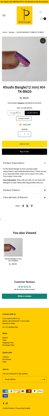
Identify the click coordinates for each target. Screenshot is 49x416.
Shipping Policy (8, 343)
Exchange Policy (8, 345)
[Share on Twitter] (27, 206)
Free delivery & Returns (15, 197)
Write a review (24, 296)
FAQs (4, 340)
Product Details (11, 190)
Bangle (11, 32)
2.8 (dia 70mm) (23, 119)
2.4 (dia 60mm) (15, 113)
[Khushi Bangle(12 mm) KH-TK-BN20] (13, 247)
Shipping (21, 103)
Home (4, 32)
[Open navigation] (4, 15)
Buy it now (24, 152)
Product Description (13, 163)
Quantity (24, 129)
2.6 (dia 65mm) (32, 113)
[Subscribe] (43, 379)
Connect (5, 357)
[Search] (42, 12)
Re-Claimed (6, 359)
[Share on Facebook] (23, 206)
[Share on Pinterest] (32, 206)
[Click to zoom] (43, 41)
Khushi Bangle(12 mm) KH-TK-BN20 (13, 260)
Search (5, 338)
